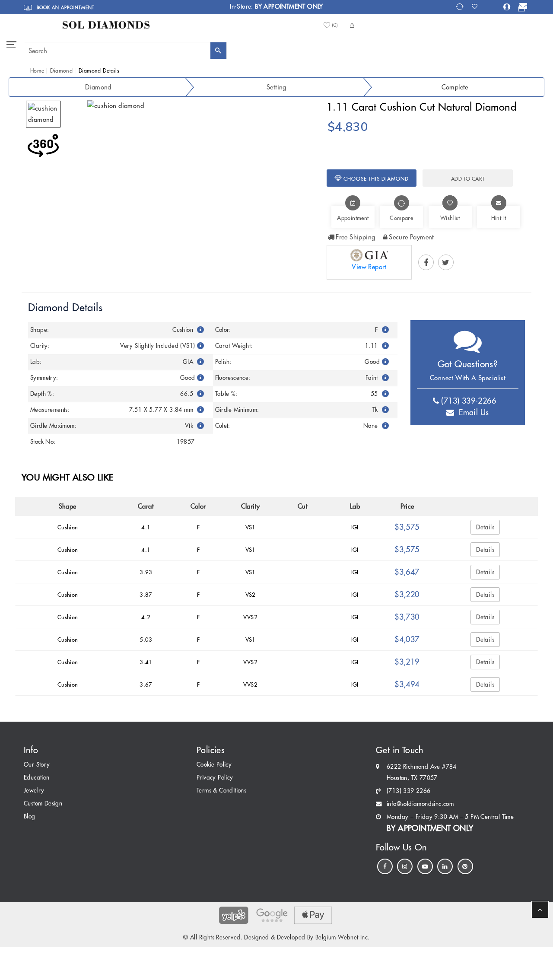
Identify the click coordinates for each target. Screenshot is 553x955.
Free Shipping (355, 237)
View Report (369, 267)
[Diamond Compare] (461, 7)
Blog (29, 816)
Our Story (37, 764)
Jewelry (34, 790)
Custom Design (43, 803)
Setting (276, 87)
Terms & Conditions (221, 790)
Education (37, 777)
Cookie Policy (214, 764)
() (335, 25)
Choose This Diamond (375, 178)
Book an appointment (65, 7)
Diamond (61, 70)
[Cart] (521, 8)
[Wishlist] (477, 6)
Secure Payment (411, 237)
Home (37, 70)
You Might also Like (68, 477)
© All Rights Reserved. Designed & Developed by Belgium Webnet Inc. (276, 937)
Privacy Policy (215, 777)
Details (485, 527)
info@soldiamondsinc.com (420, 804)
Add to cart (467, 178)
